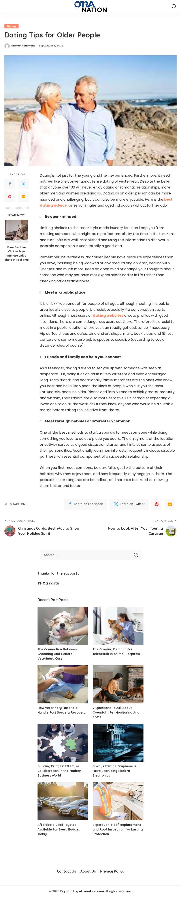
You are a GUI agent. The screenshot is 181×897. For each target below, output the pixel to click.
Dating (11, 26)
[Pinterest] (9, 197)
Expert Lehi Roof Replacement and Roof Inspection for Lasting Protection (118, 829)
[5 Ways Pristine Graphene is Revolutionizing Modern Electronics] (118, 743)
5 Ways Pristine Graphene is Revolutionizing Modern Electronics (114, 770)
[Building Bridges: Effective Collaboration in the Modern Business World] (63, 743)
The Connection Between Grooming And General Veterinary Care (57, 653)
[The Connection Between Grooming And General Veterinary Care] (63, 626)
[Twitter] (23, 184)
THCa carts (48, 583)
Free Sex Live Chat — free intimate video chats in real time (17, 253)
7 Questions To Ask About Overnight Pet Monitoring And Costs (116, 712)
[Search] (174, 6)
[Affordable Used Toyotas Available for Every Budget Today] (63, 801)
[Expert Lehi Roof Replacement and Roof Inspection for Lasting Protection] (118, 801)
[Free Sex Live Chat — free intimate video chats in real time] (16, 231)
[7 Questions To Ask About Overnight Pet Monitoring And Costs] (118, 684)
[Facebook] (9, 184)
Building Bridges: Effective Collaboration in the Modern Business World (59, 770)
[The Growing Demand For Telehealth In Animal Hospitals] (118, 626)
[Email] (23, 197)
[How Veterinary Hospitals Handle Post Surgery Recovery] (63, 684)
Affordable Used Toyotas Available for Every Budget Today (59, 829)
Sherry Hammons (23, 45)
